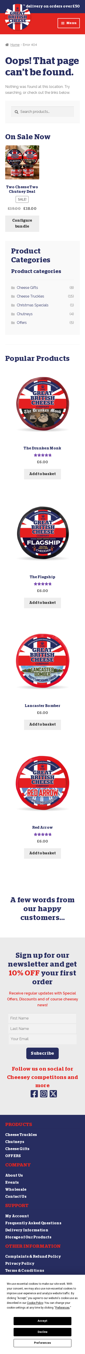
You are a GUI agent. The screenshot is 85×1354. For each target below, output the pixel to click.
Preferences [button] (62, 1307)
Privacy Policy (19, 1263)
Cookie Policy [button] (35, 1302)
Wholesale (16, 1189)
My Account (17, 1216)
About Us (14, 1175)
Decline (43, 1332)
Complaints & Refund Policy (33, 1256)
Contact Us (16, 1196)
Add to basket (42, 474)
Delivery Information (26, 1230)
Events (12, 1182)
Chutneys (25, 314)
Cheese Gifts (27, 287)
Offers (22, 322)
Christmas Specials (33, 305)
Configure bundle (22, 223)
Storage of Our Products (28, 1237)
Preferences (42, 1342)
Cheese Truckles (30, 296)
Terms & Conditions (24, 1270)
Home (14, 45)
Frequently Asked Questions (33, 1223)
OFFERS (13, 1156)
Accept (42, 1320)
